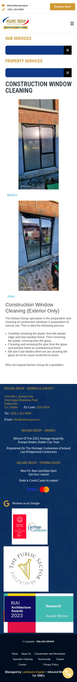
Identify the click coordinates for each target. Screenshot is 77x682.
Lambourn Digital (33, 672)
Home (15, 653)
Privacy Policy (51, 664)
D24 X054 (43, 407)
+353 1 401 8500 (20, 413)
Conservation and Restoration (50, 653)
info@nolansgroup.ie (26, 419)
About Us (26, 653)
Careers (60, 659)
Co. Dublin (11, 407)
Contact (22, 664)
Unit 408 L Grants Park (18, 396)
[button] (72, 23)
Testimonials (44, 659)
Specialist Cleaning (23, 659)
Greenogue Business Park (21, 400)
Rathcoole (11, 403)
